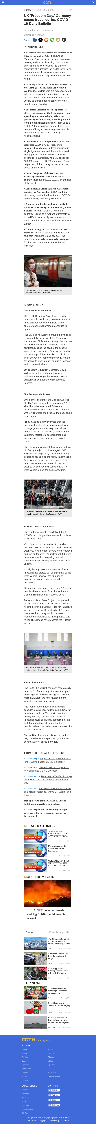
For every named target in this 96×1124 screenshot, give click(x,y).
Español (25, 1094)
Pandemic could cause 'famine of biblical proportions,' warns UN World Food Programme (47, 791)
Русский (25, 1105)
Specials (51, 1065)
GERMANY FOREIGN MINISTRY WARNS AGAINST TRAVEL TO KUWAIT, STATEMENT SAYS (59, 863)
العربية (24, 1101)
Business (26, 1061)
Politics (25, 1057)
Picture (51, 1057)
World (24, 1053)
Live (50, 1069)
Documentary (27, 1109)
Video (50, 1061)
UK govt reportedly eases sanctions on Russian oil (57, 848)
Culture (25, 1072)
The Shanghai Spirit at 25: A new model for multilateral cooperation (59, 941)
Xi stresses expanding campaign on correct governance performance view (58, 990)
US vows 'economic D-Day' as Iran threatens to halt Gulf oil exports (58, 1020)
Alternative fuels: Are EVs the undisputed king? (58, 956)
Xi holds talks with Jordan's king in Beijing (59, 1004)
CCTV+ (25, 1113)
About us (66, 1121)
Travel (50, 1049)
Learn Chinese (54, 1076)
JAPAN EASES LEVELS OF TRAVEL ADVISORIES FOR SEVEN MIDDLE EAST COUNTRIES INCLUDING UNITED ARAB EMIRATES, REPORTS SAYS (58, 833)
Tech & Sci (26, 1069)
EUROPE (26, 1080)
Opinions (25, 1065)
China (24, 1049)
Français (25, 1098)
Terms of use (32, 1121)
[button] (27, 947)
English (25, 1090)
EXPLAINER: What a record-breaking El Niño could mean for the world (46, 914)
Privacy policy (55, 1121)
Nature (51, 1053)
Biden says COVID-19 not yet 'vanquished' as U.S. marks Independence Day (48, 779)
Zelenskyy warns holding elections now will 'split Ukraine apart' (58, 970)
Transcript (52, 1072)
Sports (24, 1076)
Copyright (43, 1121)
